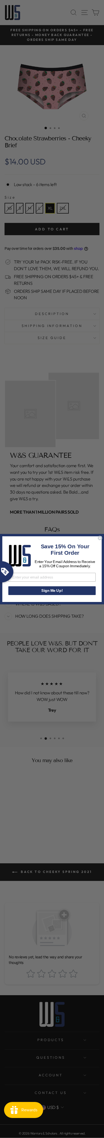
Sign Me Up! (52, 590)
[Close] (100, 538)
